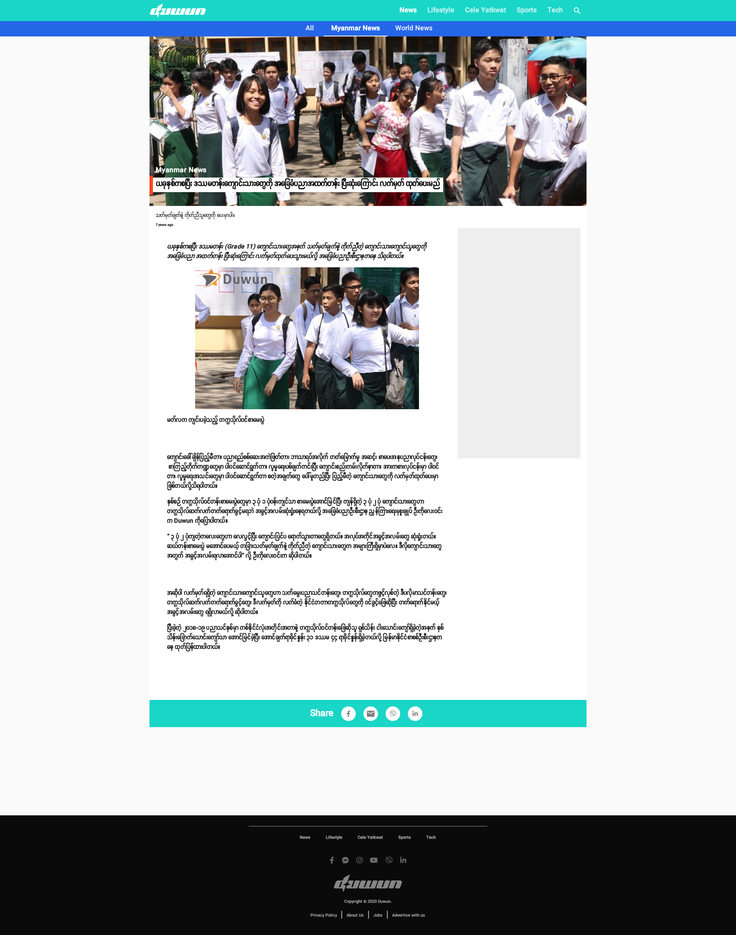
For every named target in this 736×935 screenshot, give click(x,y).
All (310, 28)
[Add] (348, 713)
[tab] (310, 28)
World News (413, 28)
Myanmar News (355, 28)
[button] (348, 714)
